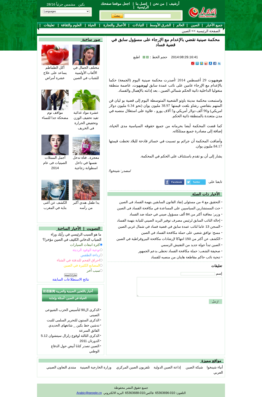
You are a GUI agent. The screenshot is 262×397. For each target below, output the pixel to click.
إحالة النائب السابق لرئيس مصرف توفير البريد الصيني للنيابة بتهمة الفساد (168, 220)
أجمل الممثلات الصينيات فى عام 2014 (55, 163)
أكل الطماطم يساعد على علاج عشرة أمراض (55, 73)
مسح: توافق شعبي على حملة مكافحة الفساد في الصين (180, 233)
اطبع (136, 57)
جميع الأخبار (213, 25)
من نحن (158, 4)
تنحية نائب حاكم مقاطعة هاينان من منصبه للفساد (185, 257)
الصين (194, 25)
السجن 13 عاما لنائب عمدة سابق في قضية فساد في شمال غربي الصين (169, 226)
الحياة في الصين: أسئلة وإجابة (68, 298)
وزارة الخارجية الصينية (95, 367)
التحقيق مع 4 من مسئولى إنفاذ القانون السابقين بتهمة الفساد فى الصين (169, 202)
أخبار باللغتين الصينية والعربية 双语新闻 (68, 291)
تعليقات (49, 25)
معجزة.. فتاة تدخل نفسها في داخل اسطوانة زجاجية (86, 163)
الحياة (92, 25)
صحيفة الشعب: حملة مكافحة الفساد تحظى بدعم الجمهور (179, 251)
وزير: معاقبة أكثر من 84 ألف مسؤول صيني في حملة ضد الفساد (174, 214)
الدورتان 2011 (89, 341)
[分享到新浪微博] (206, 63)
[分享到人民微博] (192, 63)
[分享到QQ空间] (201, 63)
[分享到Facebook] (215, 63)
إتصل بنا (141, 4)
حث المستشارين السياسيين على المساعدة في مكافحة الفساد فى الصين (168, 208)
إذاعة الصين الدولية (167, 367)
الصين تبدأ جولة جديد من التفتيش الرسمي (190, 245)
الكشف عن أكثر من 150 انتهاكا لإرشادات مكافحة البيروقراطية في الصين (168, 239)
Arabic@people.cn (89, 393)
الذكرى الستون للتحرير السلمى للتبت (73, 320)
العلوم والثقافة (71, 25)
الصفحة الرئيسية (208, 31)
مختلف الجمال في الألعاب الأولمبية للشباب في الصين (86, 73)
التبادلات (138, 25)
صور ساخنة (91, 39)
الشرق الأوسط (160, 25)
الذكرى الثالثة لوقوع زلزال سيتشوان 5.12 (70, 336)
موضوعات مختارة (133, 31)
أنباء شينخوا (215, 367)
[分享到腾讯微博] (197, 63)
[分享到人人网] (210, 63)
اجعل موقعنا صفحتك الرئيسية (125, 5)
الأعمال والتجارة (114, 25)
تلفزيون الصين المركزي (132, 367)
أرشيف (174, 4)
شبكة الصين (194, 367)
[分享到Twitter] (219, 63)
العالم (180, 25)
